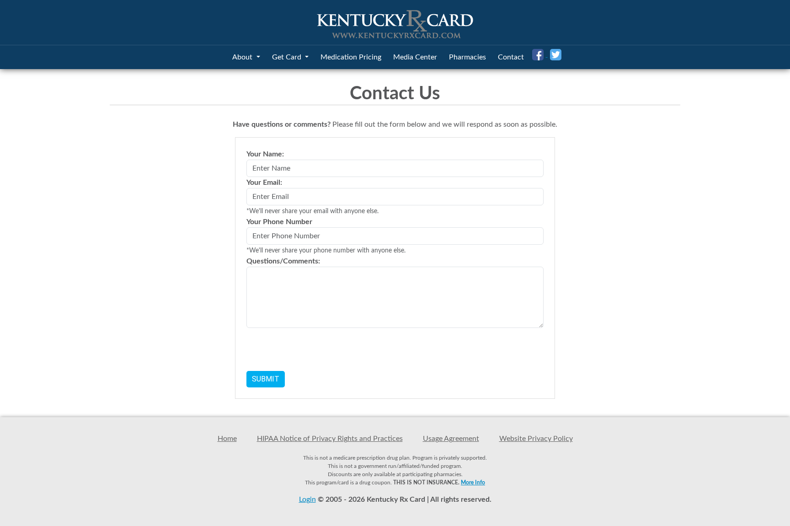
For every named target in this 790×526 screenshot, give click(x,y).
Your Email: (264, 182)
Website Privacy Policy (536, 438)
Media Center (415, 57)
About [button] (243, 57)
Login (307, 499)
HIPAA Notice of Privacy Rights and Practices (330, 438)
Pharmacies (467, 57)
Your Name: (265, 154)
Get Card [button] (287, 57)
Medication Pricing (350, 57)
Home (227, 438)
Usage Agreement (451, 438)
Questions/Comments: (283, 261)
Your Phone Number (279, 221)
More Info (473, 482)
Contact (511, 57)
